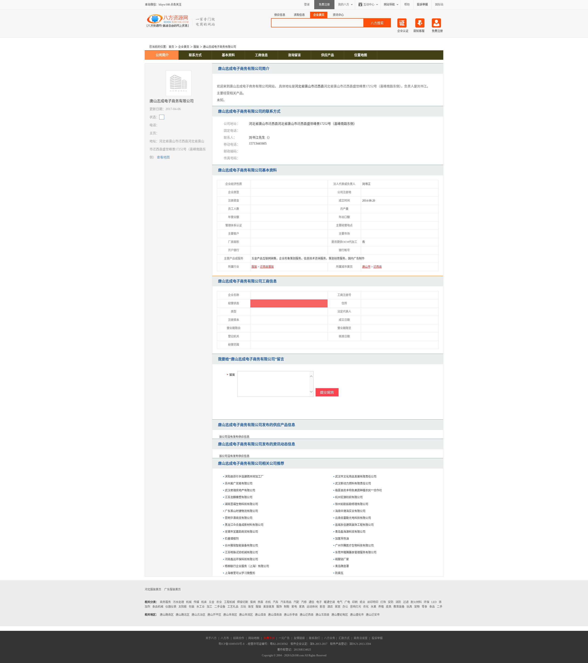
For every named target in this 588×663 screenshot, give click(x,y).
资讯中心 (338, 15)
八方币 (225, 638)
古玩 (243, 606)
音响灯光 (355, 606)
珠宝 (251, 606)
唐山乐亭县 (291, 614)
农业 (219, 602)
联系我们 (314, 638)
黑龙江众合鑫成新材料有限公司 (244, 524)
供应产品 (327, 55)
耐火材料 (416, 602)
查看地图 (163, 157)
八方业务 (329, 638)
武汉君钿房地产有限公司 (240, 490)
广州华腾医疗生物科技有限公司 (354, 545)
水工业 (200, 606)
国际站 (439, 4)
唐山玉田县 (322, 614)
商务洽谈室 (361, 638)
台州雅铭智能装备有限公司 (241, 545)
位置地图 (360, 55)
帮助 (407, 4)
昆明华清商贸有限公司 (238, 518)
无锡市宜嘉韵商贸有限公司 (241, 531)
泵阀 (253, 602)
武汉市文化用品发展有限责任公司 (355, 476)
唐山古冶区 (198, 614)
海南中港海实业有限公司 (350, 511)
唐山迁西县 (307, 614)
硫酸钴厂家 (342, 559)
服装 (196, 46)
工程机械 (229, 602)
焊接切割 (242, 602)
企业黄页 (318, 15)
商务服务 (165, 602)
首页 (171, 46)
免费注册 (324, 4)
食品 (432, 606)
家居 (337, 606)
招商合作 (238, 638)
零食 (424, 606)
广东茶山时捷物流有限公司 (241, 511)
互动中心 (368, 4)
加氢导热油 (342, 538)
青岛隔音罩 (342, 566)
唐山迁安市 (373, 614)
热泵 (260, 602)
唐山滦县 (260, 614)
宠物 (417, 606)
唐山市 (309, 86)
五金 (211, 602)
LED (434, 602)
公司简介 (162, 55)
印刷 (355, 602)
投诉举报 (377, 638)
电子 (319, 602)
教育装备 (398, 606)
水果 (373, 606)
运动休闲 (312, 606)
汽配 (296, 602)
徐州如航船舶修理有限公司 (351, 504)
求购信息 (299, 15)
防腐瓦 (339, 573)
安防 (390, 602)
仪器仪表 (170, 606)
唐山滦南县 (275, 614)
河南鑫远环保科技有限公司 (241, 559)
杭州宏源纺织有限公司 (349, 497)
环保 (426, 602)
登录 (307, 4)
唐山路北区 (182, 614)
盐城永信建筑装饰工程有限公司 (354, 524)
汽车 (275, 602)
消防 (398, 602)
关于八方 (211, 638)
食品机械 (157, 606)
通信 (311, 602)
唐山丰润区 (246, 614)
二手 (439, 606)
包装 (191, 606)
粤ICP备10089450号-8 (231, 644)
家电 (294, 606)
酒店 (330, 606)
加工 (209, 606)
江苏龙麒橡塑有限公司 (238, 497)
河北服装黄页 (153, 589)
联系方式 (195, 55)
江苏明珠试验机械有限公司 (241, 552)
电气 (339, 602)
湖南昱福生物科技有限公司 (241, 504)
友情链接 (299, 638)
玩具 (409, 606)
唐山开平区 (214, 614)
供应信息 (279, 15)
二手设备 (219, 606)
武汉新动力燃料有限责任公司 (353, 483)
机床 (204, 602)
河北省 (300, 86)
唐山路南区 (167, 614)
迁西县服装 (267, 266)
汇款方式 (344, 638)
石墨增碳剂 (232, 538)
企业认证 (402, 31)
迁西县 (319, 86)
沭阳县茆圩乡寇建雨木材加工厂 (244, 476)
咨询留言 (294, 55)
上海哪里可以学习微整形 (240, 573)
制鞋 (286, 606)
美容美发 (268, 606)
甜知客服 (418, 31)
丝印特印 (372, 602)
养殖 (381, 606)
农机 (268, 602)
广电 (347, 602)
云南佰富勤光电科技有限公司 (353, 518)
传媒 (196, 602)
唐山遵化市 (357, 614)
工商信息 (261, 55)
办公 (345, 606)
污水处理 (178, 602)
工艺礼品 (232, 606)
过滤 (406, 602)
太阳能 (182, 606)
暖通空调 (329, 602)
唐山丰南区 (230, 614)
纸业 (362, 602)
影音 (322, 606)
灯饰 (383, 602)
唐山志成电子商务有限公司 (219, 46)
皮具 (388, 606)
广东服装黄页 (172, 589)
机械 (189, 602)
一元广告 (284, 638)
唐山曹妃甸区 (339, 614)
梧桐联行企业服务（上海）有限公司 (247, 566)
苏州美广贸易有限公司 (238, 483)
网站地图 (253, 638)
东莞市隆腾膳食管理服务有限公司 (355, 552)
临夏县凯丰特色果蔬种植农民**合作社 (358, 490)
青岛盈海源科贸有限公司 (350, 531)
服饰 (279, 606)
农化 (366, 606)
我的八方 (343, 4)
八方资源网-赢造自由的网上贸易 (181, 20)
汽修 (304, 602)
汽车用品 (285, 602)
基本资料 (228, 55)
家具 (302, 606)
